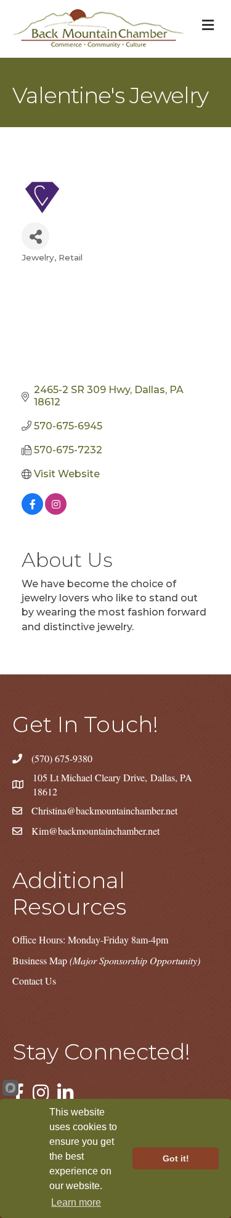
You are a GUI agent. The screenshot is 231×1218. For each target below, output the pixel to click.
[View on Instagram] (56, 511)
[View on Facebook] (32, 511)
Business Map (106, 960)
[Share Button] (35, 236)
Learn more (76, 1202)
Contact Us (34, 980)
